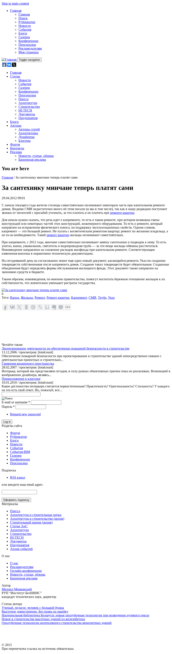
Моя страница (28, 52)
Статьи (15, 76)
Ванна (14, 297)
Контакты (17, 148)
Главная (15, 10)
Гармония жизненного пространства (28, 363)
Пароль (8, 406)
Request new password (25, 414)
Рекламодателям (30, 48)
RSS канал (17, 477)
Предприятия (28, 118)
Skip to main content (15, 3)
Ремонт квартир (58, 297)
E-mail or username (16, 402)
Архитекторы (28, 133)
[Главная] (9, 59)
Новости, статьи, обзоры (36, 156)
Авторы (15, 125)
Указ (111, 297)
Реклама (16, 152)
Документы (26, 114)
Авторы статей (29, 129)
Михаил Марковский (17, 589)
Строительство (29, 106)
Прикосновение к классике (21, 378)
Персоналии (27, 44)
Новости (24, 26)
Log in (7, 421)
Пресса (23, 99)
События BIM (20, 452)
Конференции (28, 41)
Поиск (23, 18)
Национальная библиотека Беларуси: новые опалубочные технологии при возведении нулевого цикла (75, 615)
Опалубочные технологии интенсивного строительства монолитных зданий (57, 623)
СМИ (92, 297)
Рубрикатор (26, 22)
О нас (14, 563)
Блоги (22, 33)
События (24, 29)
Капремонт (79, 297)
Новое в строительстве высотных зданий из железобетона (43, 619)
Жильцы (27, 297)
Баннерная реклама (32, 159)
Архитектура (27, 103)
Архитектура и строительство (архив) (37, 518)
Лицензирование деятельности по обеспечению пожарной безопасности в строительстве (65, 348)
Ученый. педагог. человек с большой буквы (33, 607)
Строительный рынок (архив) (31, 522)
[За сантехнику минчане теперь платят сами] (34, 290)
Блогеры (24, 140)
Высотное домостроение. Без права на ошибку (35, 611)
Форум (15, 144)
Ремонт (40, 297)
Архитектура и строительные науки (35, 515)
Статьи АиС (19, 526)
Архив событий (21, 549)
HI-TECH (25, 110)
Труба (102, 297)
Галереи (24, 37)
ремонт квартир (58, 235)
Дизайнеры (26, 137)
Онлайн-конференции (26, 570)
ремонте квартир (122, 212)
